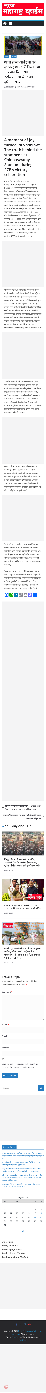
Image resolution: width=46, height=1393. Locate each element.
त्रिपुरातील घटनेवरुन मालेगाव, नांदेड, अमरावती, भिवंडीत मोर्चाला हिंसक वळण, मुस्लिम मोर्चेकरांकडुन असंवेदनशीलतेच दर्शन (22, 862)
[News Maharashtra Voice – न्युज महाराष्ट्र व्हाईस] (5, 23)
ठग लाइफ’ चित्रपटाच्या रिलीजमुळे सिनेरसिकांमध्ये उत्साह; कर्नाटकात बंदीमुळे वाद (22, 817)
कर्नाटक (6, 56)
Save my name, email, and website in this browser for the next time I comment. (20, 1066)
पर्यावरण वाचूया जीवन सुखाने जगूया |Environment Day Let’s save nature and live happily (23, 808)
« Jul (22, 1231)
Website (5, 1047)
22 (35, 1217)
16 (41, 1213)
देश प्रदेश (14, 56)
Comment (7, 992)
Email (5, 1036)
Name (5, 1024)
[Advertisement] (23, 113)
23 (41, 1217)
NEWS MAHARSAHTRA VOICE (26, 87)
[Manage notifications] (6, 1387)
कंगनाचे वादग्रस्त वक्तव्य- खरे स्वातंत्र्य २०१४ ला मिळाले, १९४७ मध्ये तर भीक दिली (22, 907)
